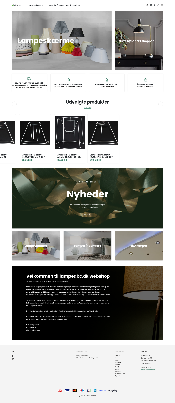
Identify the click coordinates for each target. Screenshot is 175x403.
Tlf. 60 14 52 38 (146, 367)
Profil (117, 367)
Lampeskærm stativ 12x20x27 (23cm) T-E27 (33, 156)
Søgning (118, 371)
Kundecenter (120, 374)
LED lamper (139, 246)
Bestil (117, 360)
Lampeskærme (36, 246)
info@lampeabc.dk (148, 370)
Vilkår (117, 369)
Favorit (117, 376)
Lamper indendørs (87, 246)
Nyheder (118, 362)
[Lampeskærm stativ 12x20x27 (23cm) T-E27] (35, 132)
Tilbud (117, 365)
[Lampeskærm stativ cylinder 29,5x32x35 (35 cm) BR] (70, 132)
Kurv (116, 358)
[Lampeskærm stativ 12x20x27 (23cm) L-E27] (103, 132)
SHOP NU (87, 108)
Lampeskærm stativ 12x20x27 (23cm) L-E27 (101, 156)
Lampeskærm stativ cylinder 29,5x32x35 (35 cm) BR (68, 156)
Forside (117, 356)
